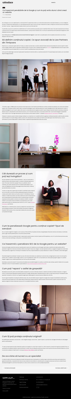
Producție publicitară (23, 387)
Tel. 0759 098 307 (40, 382)
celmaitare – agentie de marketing (33, 397)
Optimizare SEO (22, 384)
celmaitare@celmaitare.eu (41, 384)
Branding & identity (23, 379)
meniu (53, 2)
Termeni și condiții (6, 388)
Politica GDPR (5, 390)
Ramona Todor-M (28, 350)
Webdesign (21, 377)
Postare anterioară (10, 368)
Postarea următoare (60, 368)
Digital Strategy (22, 382)
